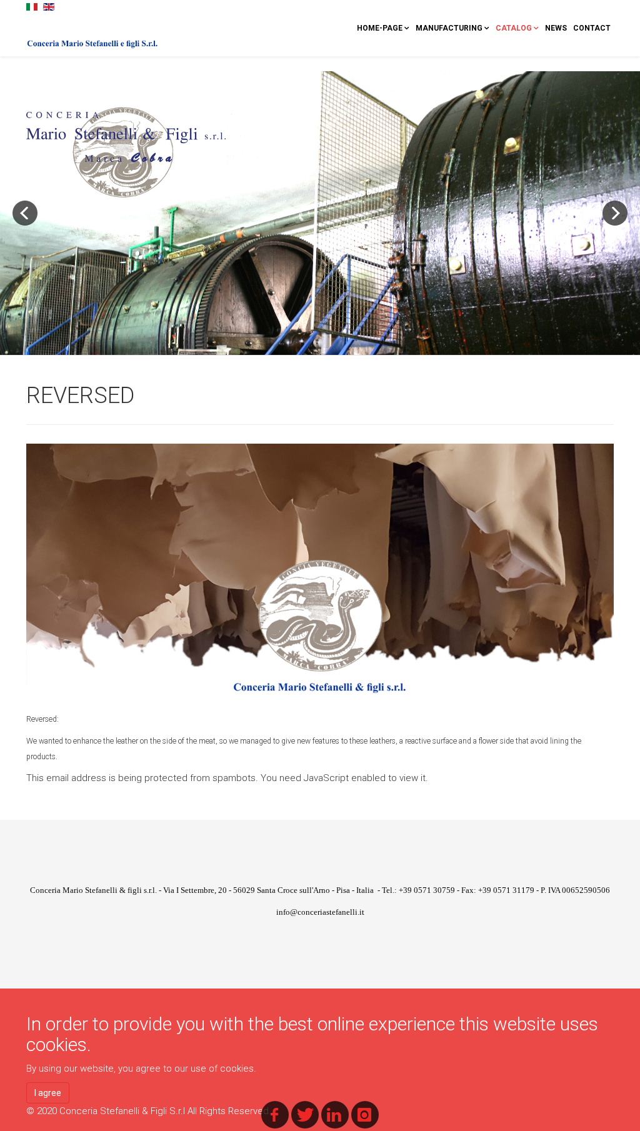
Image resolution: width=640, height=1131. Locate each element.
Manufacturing (449, 28)
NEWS (556, 28)
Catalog (514, 28)
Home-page (379, 28)
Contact (592, 28)
